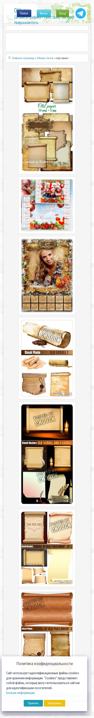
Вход (62, 13)
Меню (44, 13)
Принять (33, 703)
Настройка (54, 703)
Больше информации (20, 693)
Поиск (24, 13)
